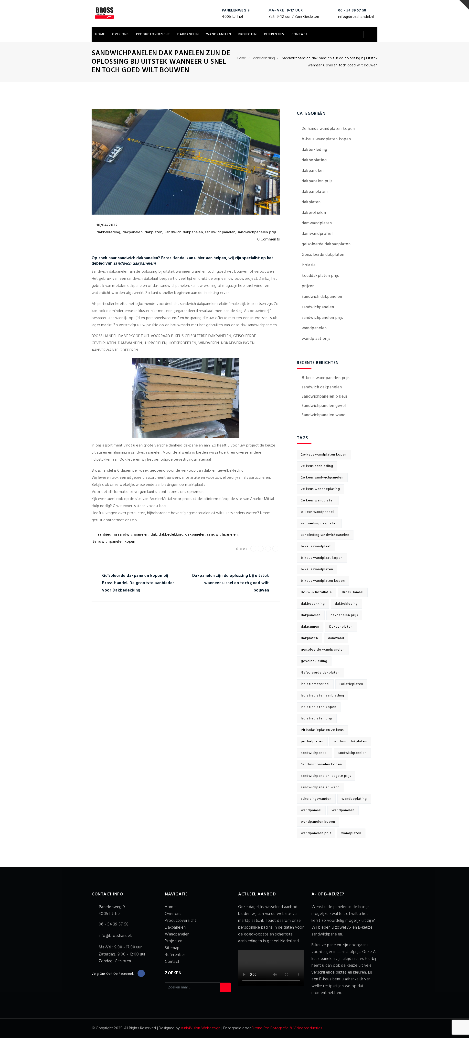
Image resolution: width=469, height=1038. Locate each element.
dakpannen (310, 627)
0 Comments (268, 239)
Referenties (274, 34)
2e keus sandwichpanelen (322, 477)
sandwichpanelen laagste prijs (326, 776)
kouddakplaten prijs (320, 275)
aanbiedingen (166, 485)
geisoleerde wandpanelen (323, 650)
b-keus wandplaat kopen (322, 558)
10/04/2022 (106, 225)
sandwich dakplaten (350, 741)
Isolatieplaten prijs (316, 718)
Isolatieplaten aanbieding (322, 695)
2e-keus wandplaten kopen (324, 454)
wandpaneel (311, 810)
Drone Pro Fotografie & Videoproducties (287, 1028)
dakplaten (153, 232)
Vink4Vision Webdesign (200, 1028)
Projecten (247, 34)
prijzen (308, 286)
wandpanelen (314, 328)
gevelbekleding (314, 661)
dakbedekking (171, 534)
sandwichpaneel (314, 753)
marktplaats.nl (250, 920)
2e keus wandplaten (318, 500)
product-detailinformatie (203, 499)
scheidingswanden (316, 799)
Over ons (120, 34)
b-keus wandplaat (316, 546)
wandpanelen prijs (316, 833)
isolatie (309, 265)
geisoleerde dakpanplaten (326, 244)
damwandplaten (317, 223)
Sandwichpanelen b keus (325, 396)
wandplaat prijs (316, 338)
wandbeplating (354, 799)
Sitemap (172, 948)
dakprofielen (314, 212)
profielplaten (312, 741)
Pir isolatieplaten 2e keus (322, 730)
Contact (299, 34)
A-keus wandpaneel (317, 512)
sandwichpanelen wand (320, 787)
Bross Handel (352, 592)
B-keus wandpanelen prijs (326, 378)
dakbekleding (264, 58)
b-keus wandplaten (317, 569)
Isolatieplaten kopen (318, 707)
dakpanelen (132, 232)
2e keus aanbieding (317, 466)
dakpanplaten (315, 191)
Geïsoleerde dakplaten (323, 254)
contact (165, 492)
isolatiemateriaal (315, 684)
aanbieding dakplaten (319, 523)
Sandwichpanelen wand (323, 415)
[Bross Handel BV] (104, 13)
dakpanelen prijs (317, 181)
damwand (336, 638)
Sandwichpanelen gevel (324, 406)
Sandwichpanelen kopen (114, 542)
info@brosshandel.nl (356, 17)
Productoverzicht (153, 34)
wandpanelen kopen (318, 822)
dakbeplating (314, 160)
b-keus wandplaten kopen (326, 139)
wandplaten (351, 833)
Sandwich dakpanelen (183, 232)
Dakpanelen (188, 34)
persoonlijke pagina (255, 927)
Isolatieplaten (351, 684)
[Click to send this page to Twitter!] (261, 548)
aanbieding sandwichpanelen (123, 534)
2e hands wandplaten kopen (328, 128)
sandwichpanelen (220, 232)
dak (153, 534)
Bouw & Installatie (316, 592)
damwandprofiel (317, 233)
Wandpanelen (218, 34)
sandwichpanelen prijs (256, 232)
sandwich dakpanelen (322, 387)
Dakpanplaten (341, 627)
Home (100, 34)
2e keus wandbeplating (320, 489)
